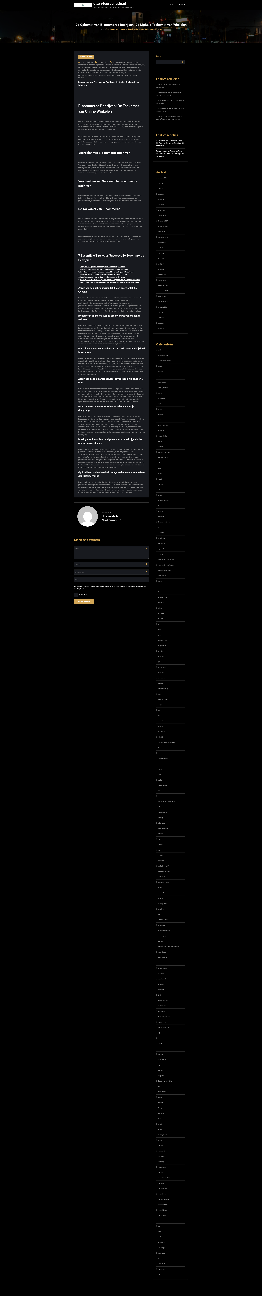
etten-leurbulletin (162, 141)
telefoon (160, 1070)
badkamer (161, 414)
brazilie (160, 479)
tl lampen (161, 1113)
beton (159, 468)
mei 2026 (161, 194)
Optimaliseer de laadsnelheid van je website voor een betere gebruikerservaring (109, 282)
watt (159, 1231)
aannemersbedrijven (164, 361)
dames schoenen (163, 500)
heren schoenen (163, 699)
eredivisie (161, 554)
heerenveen (161, 678)
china (159, 490)
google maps (162, 645)
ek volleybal (161, 538)
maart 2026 (161, 205)
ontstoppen (161, 925)
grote (159, 662)
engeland (161, 549)
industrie (160, 737)
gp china (160, 651)
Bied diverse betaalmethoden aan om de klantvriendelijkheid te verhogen (107, 272)
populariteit (109, 70)
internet (118, 67)
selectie (138, 70)
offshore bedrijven (163, 920)
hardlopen (161, 672)
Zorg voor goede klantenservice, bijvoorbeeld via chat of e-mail (103, 275)
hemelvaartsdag (163, 688)
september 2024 (163, 301)
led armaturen (162, 812)
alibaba (116, 62)
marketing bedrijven (164, 871)
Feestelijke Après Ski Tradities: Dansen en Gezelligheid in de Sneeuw (170, 143)
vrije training (162, 1215)
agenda (160, 371)
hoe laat (160, 721)
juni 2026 (161, 188)
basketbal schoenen (164, 425)
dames (160, 495)
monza (160, 887)
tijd (159, 1086)
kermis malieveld (163, 758)
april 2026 (161, 199)
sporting (160, 1054)
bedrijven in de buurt (164, 452)
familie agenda (162, 597)
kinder (160, 764)
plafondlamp (162, 952)
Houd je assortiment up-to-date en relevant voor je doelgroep (102, 277)
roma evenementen (164, 1016)
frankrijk (160, 619)
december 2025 (163, 221)
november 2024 (163, 291)
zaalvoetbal (161, 1269)
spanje (160, 1043)
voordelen (120, 75)
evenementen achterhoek (166, 560)
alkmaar (160, 393)
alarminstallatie (163, 382)
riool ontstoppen (163, 1000)
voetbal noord (162, 1188)
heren (159, 694)
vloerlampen (162, 1167)
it (158, 748)
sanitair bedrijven (163, 1027)
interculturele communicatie (166, 742)
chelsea (160, 484)
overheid (160, 941)
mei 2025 (161, 258)
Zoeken (159, 56)
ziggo (159, 1274)
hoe (159, 715)
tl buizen (160, 1102)
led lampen (161, 823)
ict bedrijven (161, 732)
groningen (161, 656)
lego (159, 850)
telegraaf (161, 1076)
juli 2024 (160, 312)
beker (159, 463)
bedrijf (160, 441)
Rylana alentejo (161, 151)
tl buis (160, 1097)
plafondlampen (162, 957)
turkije (160, 1129)
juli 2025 (160, 248)
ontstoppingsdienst (164, 930)
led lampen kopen (163, 828)
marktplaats (162, 877)
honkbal (160, 726)
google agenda (162, 640)
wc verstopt (161, 1242)
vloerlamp (161, 1162)
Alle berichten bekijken (110, 520)
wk (159, 1258)
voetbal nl (161, 1183)
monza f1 (161, 893)
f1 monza (161, 592)
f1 (158, 586)
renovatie (161, 984)
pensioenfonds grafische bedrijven (169, 946)
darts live (161, 511)
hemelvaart (161, 683)
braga (160, 473)
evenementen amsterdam (166, 565)
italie (159, 753)
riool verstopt (162, 1006)
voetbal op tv (162, 1194)
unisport (160, 1140)
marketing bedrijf (163, 866)
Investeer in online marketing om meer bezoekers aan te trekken (104, 269)
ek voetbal (161, 533)
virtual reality (111, 75)
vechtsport (161, 1151)
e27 (159, 527)
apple (159, 404)
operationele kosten (97, 70)
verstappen (161, 1156)
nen (159, 914)
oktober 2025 (162, 232)
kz (158, 796)
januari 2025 (162, 280)
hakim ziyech (162, 667)
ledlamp (160, 844)
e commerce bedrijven (120, 65)
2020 (159, 350)
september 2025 (163, 237)
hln (159, 710)
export (160, 581)
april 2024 (161, 328)
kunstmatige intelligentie (130, 67)
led (159, 807)
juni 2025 (161, 253)
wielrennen (161, 1253)
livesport (160, 855)
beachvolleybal (162, 436)
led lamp (160, 817)
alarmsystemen (163, 387)
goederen (111, 67)
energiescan (161, 543)
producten (131, 70)
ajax (159, 377)
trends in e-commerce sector (88, 75)
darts (159, 506)
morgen (160, 898)
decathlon (161, 516)
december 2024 (163, 285)
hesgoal (160, 705)
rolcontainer (161, 1011)
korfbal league (162, 785)
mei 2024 (161, 323)
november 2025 (163, 226)
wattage (160, 1237)
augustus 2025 (162, 242)
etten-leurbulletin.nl (109, 3)
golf (159, 624)
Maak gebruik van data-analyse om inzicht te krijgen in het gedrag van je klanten (110, 280)
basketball (161, 430)
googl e (160, 629)
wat (159, 1226)
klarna (160, 769)
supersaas (161, 1065)
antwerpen (161, 398)
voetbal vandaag (163, 1205)
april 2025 (161, 264)
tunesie (160, 1124)
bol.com (137, 62)
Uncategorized (103, 62)
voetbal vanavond (163, 1199)
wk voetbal (161, 1264)
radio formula (162, 979)
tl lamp (160, 1108)
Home (102, 29)
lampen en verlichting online (166, 801)
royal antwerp (162, 1022)
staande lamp (162, 1059)
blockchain (130, 62)
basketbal (161, 420)
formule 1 (161, 613)
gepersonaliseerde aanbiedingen (95, 67)
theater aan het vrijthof (165, 1081)
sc (158, 1038)
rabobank (161, 973)
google (160, 635)
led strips (161, 834)
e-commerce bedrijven (137, 65)
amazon (122, 62)
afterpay (160, 366)
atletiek (160, 409)
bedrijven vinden (163, 457)
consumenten (83, 65)
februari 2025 (162, 275)
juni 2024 (161, 318)
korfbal (160, 780)
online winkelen (83, 70)
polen (159, 963)
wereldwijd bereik (131, 75)
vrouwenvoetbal (163, 1221)
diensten (92, 65)
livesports (161, 861)
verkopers (102, 75)
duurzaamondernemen (165, 522)
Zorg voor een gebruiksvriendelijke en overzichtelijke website (102, 267)
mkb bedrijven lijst (163, 882)
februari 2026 (162, 210)
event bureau (162, 576)
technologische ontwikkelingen (115, 73)
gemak (80, 67)
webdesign (161, 1248)
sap (159, 1033)
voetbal (160, 1172)
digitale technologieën (104, 65)
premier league (162, 968)
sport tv (160, 1049)
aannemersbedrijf (163, 355)
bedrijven (161, 447)
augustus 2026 (162, 178)
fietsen (160, 608)
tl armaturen (162, 1092)
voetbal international (164, 1178)
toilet (159, 1118)
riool (159, 995)
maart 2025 (161, 269)
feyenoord (161, 602)
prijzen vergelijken (120, 70)
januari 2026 (162, 215)
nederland (161, 909)
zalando (81, 78)
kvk (159, 791)
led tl (159, 839)
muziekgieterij (162, 904)
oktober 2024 (162, 296)
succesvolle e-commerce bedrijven (90, 73)
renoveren (161, 989)
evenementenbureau (164, 570)
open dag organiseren (165, 936)
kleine (159, 774)
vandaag (160, 1145)
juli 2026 (160, 183)
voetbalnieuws (162, 1210)
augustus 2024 (162, 307)
